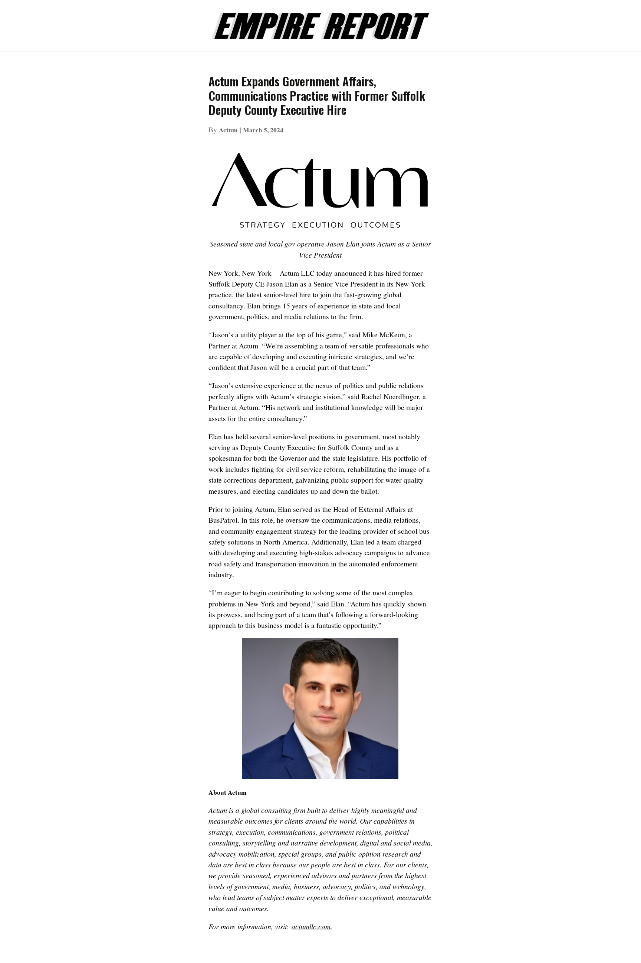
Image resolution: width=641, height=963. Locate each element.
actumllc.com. (312, 926)
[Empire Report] (320, 22)
